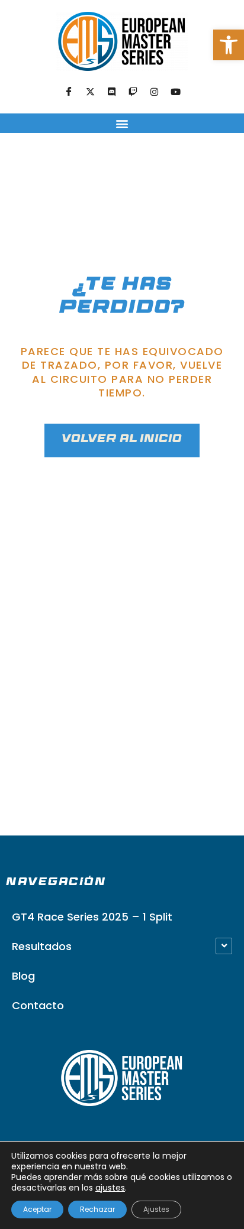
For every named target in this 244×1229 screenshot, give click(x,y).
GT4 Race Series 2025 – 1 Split (92, 916)
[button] (228, 45)
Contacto (38, 1005)
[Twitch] (133, 92)
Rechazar (97, 1209)
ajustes (110, 1187)
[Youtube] (175, 92)
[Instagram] (154, 92)
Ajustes (156, 1209)
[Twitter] (90, 92)
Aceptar (37, 1209)
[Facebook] (69, 92)
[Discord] (111, 92)
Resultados (42, 946)
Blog (23, 975)
